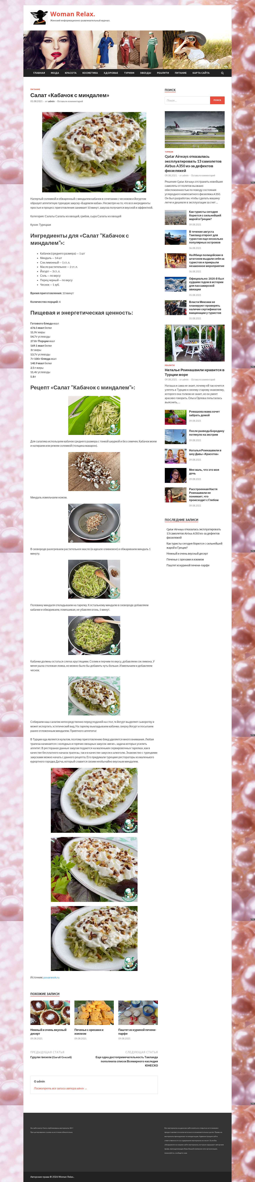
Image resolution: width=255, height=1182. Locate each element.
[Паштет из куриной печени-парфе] (138, 1025)
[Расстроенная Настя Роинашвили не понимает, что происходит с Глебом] (175, 501)
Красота (70, 73)
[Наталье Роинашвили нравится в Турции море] (195, 362)
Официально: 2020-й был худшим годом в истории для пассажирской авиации (206, 284)
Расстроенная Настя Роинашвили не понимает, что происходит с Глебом (204, 494)
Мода (55, 73)
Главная (39, 73)
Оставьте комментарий (70, 101)
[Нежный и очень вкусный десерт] (50, 1025)
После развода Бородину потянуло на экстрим (206, 432)
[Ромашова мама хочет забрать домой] (175, 423)
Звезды (145, 73)
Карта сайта (201, 73)
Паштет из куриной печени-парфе (188, 565)
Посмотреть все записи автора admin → (60, 1088)
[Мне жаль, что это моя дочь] (175, 481)
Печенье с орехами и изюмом (185, 559)
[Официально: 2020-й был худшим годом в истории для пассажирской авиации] (175, 290)
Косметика (90, 73)
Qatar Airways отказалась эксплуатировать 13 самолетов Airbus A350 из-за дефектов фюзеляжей (194, 533)
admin (51, 101)
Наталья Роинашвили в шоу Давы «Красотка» (205, 452)
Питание (181, 73)
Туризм (129, 73)
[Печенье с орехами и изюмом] (94, 1025)
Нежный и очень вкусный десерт (187, 553)
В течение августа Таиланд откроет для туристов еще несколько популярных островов (206, 237)
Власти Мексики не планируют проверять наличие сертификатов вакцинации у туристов (205, 307)
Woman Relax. (72, 14)
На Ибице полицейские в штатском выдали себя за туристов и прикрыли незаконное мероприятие (206, 260)
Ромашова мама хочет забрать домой (204, 413)
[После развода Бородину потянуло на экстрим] (175, 443)
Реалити (163, 73)
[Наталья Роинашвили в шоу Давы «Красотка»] (175, 462)
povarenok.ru (51, 977)
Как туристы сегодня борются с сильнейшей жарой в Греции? (205, 215)
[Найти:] (195, 100)
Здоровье (111, 73)
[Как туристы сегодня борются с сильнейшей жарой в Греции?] (175, 223)
